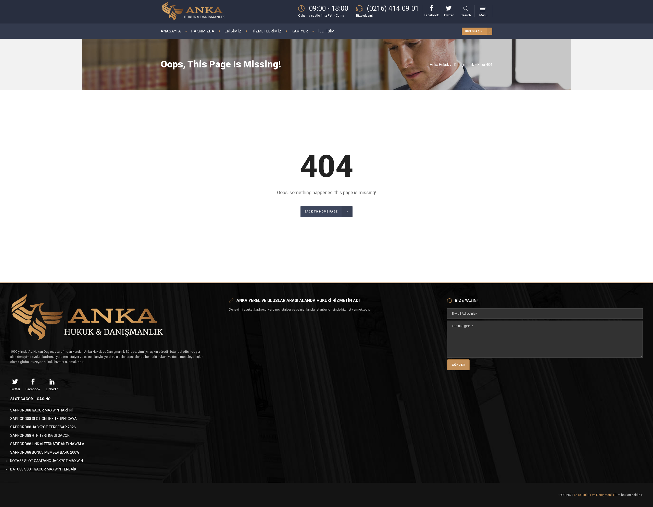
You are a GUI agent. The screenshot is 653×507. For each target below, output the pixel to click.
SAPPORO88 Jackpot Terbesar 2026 (43, 427)
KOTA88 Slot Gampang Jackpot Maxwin (46, 461)
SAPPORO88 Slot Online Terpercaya (43, 419)
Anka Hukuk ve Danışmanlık (452, 64)
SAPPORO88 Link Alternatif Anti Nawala (47, 444)
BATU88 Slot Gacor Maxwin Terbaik (43, 469)
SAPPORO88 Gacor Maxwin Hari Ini (41, 410)
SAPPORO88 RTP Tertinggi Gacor (40, 435)
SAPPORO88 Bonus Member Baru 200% (44, 452)
